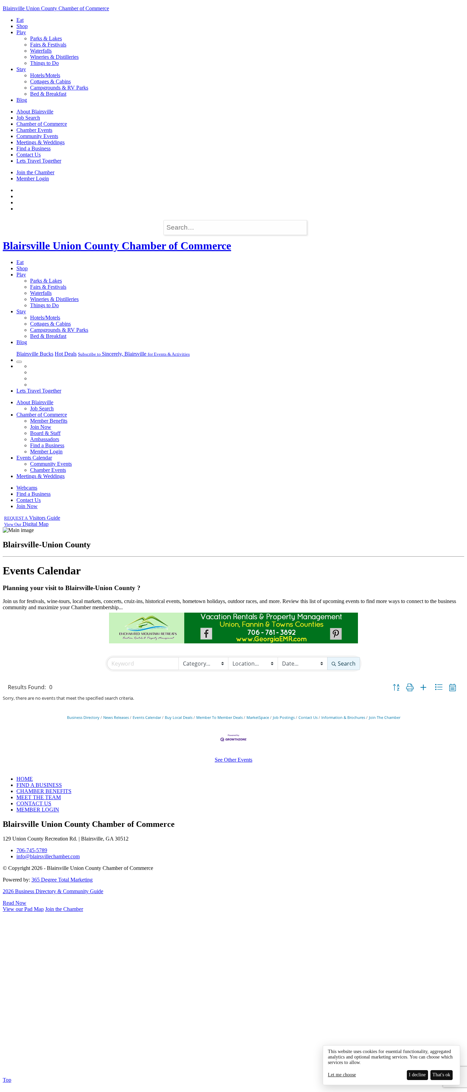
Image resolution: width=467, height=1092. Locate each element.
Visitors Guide (32, 518)
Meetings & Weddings (40, 142)
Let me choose (342, 1074)
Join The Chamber (384, 717)
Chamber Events (34, 130)
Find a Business (33, 148)
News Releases (116, 717)
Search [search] (347, 663)
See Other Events (233, 760)
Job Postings (284, 717)
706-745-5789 (31, 850)
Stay (21, 69)
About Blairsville (34, 111)
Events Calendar (34, 458)
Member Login (32, 178)
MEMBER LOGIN (37, 810)
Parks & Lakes (46, 38)
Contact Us (28, 155)
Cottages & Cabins (50, 81)
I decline (417, 1074)
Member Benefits (48, 421)
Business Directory (83, 717)
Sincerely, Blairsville (134, 354)
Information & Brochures (343, 717)
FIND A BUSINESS (39, 785)
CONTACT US (33, 803)
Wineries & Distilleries (54, 57)
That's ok (441, 1074)
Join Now (40, 427)
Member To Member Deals (219, 717)
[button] (396, 687)
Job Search (28, 118)
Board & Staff (45, 433)
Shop (22, 26)
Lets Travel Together (38, 161)
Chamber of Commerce (41, 124)
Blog (21, 100)
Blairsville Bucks (34, 354)
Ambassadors (44, 439)
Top (7, 1080)
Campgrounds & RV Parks (59, 88)
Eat (20, 20)
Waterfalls (41, 51)
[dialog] (391, 1065)
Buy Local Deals (178, 717)
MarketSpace (257, 717)
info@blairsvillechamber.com (48, 856)
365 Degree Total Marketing (62, 880)
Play (21, 32)
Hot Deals (66, 354)
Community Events (37, 136)
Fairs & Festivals (48, 44)
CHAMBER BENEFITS (43, 791)
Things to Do (44, 63)
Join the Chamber (35, 172)
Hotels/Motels (45, 75)
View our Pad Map (23, 909)
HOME (24, 779)
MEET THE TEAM (38, 797)
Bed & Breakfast (48, 94)
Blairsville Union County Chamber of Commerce (56, 8)
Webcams (26, 488)
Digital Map (26, 524)
